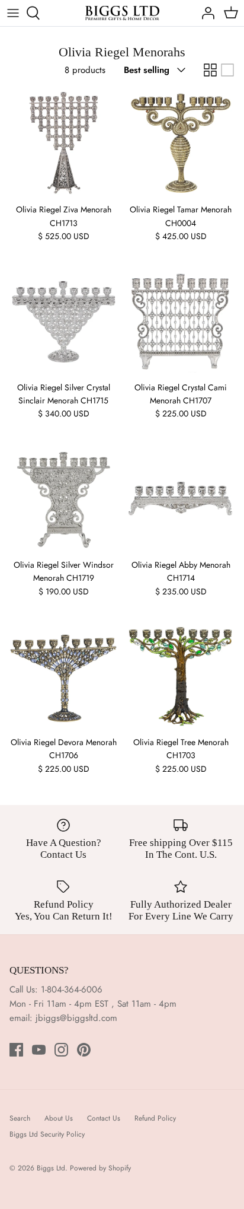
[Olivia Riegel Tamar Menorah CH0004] (181, 143)
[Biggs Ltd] (122, 13)
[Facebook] (16, 1050)
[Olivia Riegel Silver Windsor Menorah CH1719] (63, 498)
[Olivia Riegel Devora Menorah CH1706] (63, 676)
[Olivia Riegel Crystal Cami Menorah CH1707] (181, 321)
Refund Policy (155, 1118)
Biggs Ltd (51, 1168)
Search (19, 1118)
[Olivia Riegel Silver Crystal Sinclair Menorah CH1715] (63, 321)
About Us (58, 1118)
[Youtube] (39, 1050)
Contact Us (103, 1118)
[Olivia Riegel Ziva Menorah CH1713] (63, 143)
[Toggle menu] (13, 13)
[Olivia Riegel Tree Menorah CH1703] (181, 676)
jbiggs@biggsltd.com (76, 1018)
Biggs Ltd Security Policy (47, 1134)
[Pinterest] (84, 1050)
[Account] (205, 13)
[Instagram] (61, 1050)
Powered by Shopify (100, 1168)
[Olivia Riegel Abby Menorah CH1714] (181, 498)
